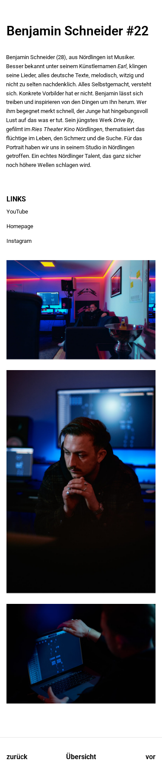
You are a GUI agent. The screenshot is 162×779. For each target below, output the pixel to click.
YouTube (17, 211)
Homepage (19, 226)
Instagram (19, 241)
